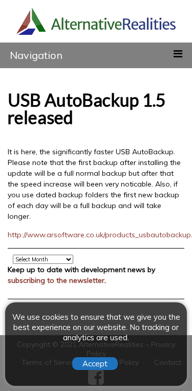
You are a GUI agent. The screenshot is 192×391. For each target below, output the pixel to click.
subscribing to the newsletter (56, 280)
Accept (95, 363)
